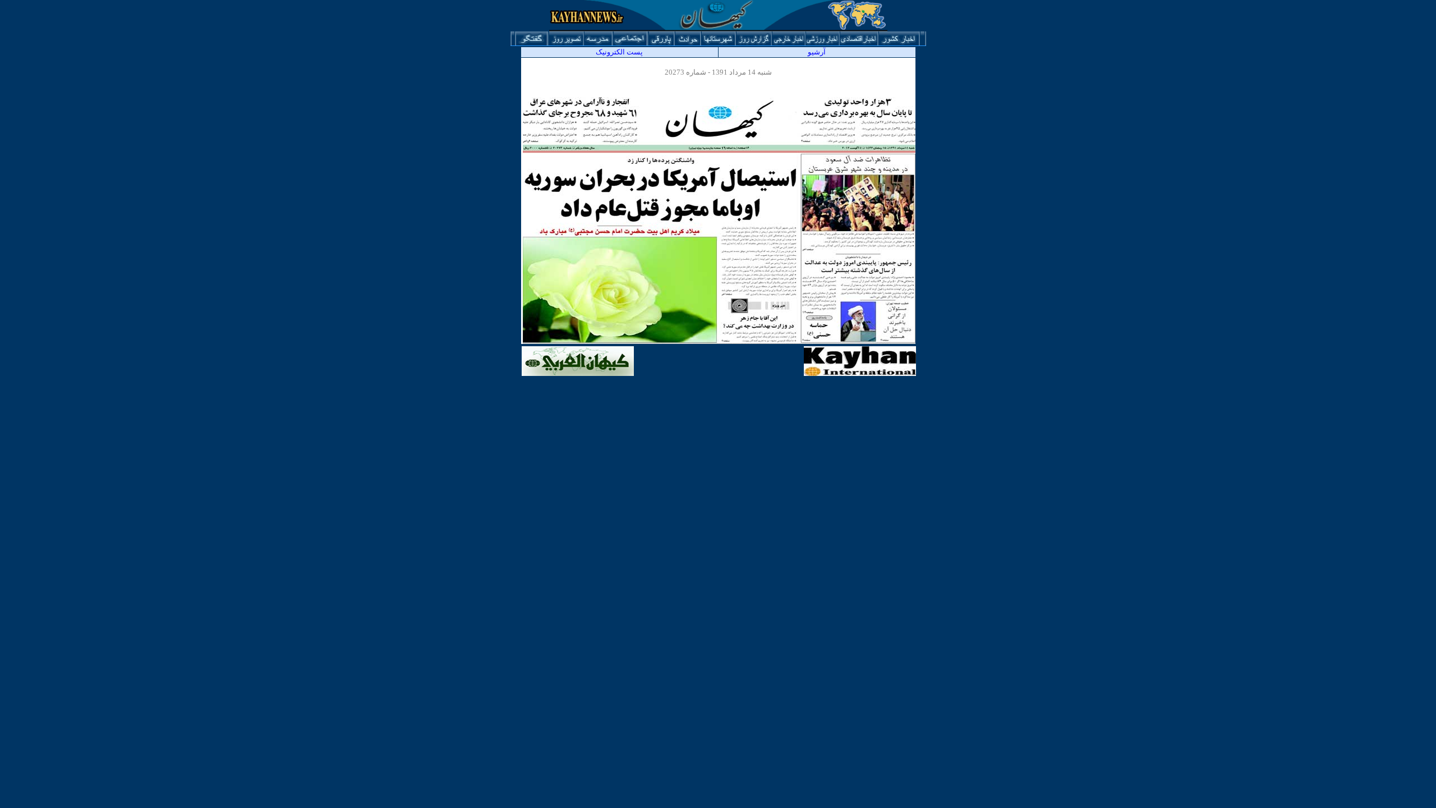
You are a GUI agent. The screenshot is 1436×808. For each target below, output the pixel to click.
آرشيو (817, 52)
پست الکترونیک (619, 52)
